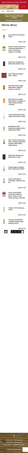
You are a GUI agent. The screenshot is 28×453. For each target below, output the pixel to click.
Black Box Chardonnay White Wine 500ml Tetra (16, 63)
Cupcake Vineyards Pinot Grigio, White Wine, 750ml (16, 115)
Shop (3, 11)
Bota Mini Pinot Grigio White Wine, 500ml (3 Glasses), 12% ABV (15, 87)
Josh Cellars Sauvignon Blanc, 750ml (15, 74)
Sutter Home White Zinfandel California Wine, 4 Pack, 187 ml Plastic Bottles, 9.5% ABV (16, 195)
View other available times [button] (14, 20)
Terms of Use (18, 442)
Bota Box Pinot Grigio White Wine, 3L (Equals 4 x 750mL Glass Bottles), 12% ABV (16, 101)
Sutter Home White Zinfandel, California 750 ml (16, 180)
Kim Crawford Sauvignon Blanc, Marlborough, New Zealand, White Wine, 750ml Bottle (16, 142)
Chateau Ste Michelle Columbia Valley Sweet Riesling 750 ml (15, 221)
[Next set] (22, 231)
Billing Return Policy (19, 444)
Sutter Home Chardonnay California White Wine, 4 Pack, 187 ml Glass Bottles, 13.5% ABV (16, 49)
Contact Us (9, 442)
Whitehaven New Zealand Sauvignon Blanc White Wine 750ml (16, 128)
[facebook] (14, 436)
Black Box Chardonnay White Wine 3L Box (15, 156)
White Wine (10, 11)
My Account (8, 440)
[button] (22, 41)
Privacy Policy (7, 444)
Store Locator (18, 440)
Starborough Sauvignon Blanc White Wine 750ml (16, 168)
